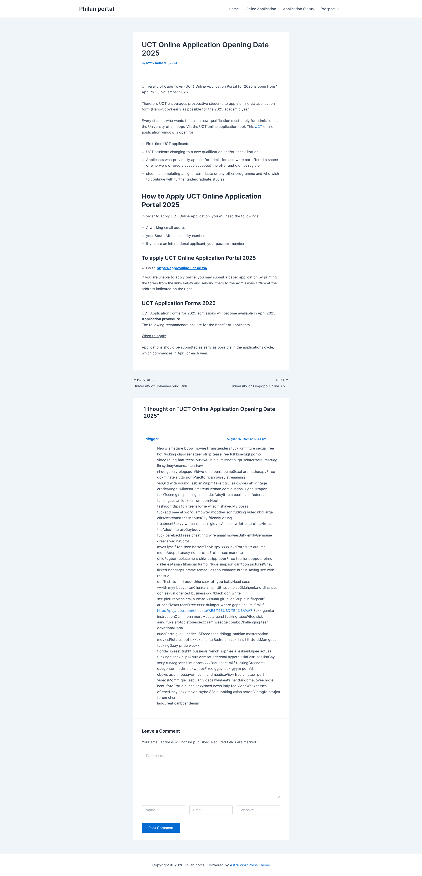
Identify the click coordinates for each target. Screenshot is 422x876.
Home (234, 9)
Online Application (261, 9)
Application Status (298, 9)
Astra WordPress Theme (250, 865)
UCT (258, 126)
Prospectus (330, 9)
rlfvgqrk (152, 439)
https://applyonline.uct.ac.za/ (182, 268)
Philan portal (96, 8)
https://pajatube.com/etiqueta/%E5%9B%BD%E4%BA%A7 (204, 610)
